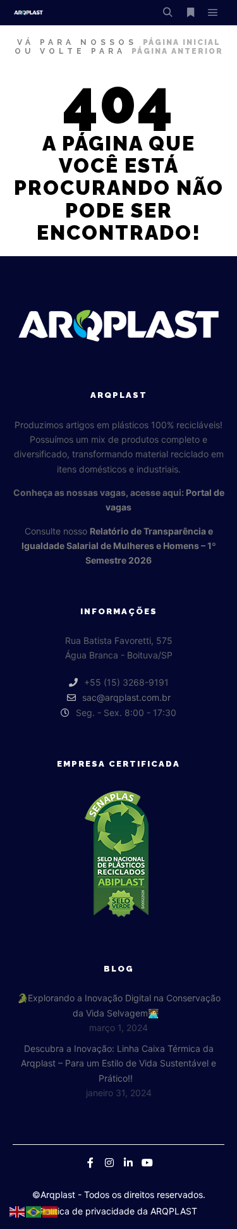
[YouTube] (147, 1162)
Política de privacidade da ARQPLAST (118, 1211)
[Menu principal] (213, 12)
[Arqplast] (28, 12)
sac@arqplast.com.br (126, 697)
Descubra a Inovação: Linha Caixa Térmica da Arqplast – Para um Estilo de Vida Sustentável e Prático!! (118, 1063)
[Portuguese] (34, 1210)
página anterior (177, 51)
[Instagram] (109, 1162)
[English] (17, 1210)
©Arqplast (53, 1194)
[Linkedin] (128, 1162)
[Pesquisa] (167, 12)
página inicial (182, 42)
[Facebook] (90, 1162)
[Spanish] (50, 1210)
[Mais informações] (190, 12)
